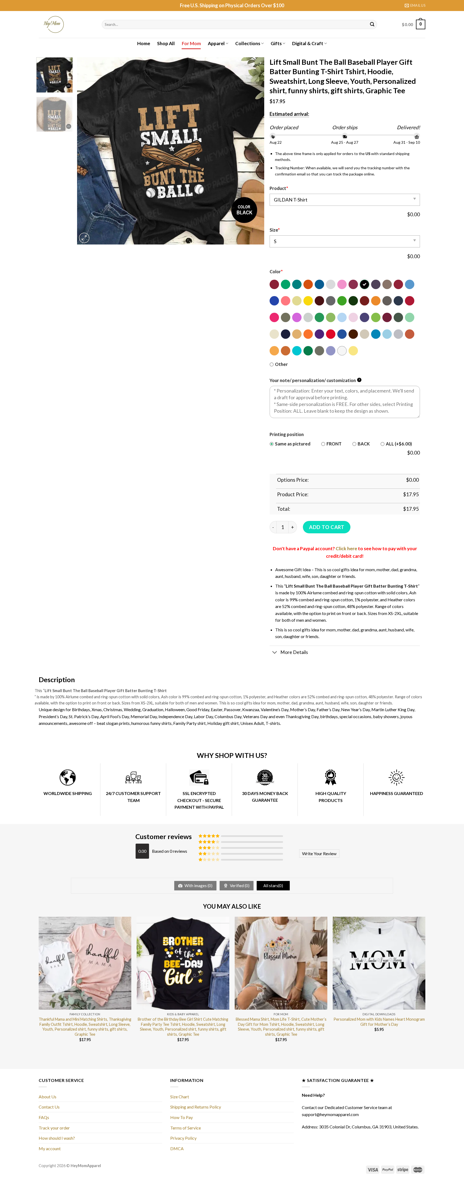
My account (50, 1148)
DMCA (177, 1148)
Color (276, 271)
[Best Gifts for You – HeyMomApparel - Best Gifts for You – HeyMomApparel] (66, 24)
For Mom (191, 43)
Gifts (276, 43)
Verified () (239, 885)
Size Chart (179, 1096)
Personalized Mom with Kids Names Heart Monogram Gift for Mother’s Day (379, 1022)
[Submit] (372, 24)
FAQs (44, 1117)
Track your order (54, 1127)
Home (143, 43)
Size (275, 230)
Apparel (216, 43)
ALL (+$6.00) (399, 444)
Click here (346, 548)
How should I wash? (57, 1138)
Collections (247, 43)
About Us (47, 1096)
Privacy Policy (183, 1138)
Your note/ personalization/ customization (315, 380)
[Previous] (87, 151)
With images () (198, 885)
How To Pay (181, 1117)
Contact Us (49, 1106)
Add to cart (326, 527)
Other (281, 364)
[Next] (254, 151)
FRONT (334, 444)
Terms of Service (185, 1127)
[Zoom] (84, 238)
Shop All (166, 43)
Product (279, 188)
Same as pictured (292, 444)
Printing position (287, 434)
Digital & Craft (307, 43)
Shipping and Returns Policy (195, 1106)
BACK (364, 444)
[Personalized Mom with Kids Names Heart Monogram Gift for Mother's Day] (379, 963)
